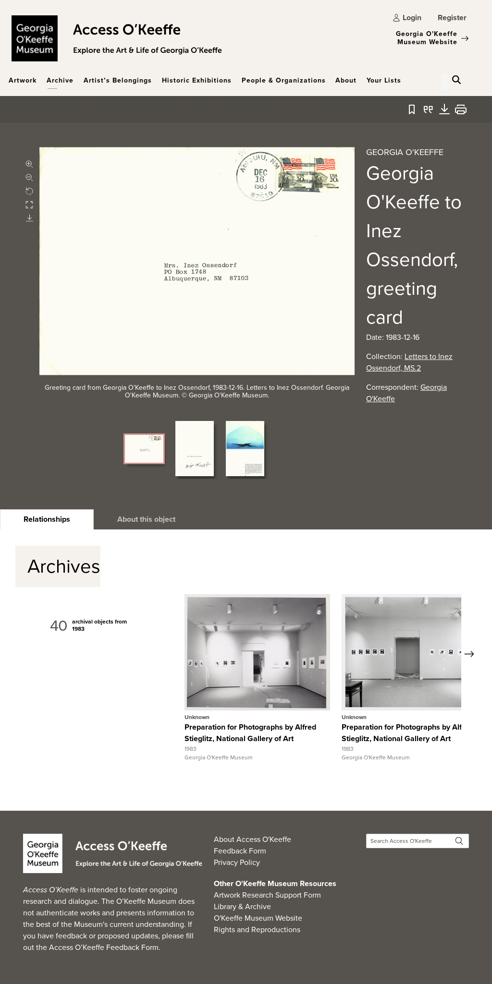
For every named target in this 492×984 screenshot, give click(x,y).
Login (412, 17)
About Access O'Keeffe (252, 839)
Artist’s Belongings (118, 80)
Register (452, 17)
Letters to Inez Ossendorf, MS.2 (409, 362)
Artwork (23, 80)
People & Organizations (284, 80)
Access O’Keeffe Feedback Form (104, 947)
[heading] (47, 519)
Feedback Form (240, 850)
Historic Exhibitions (197, 80)
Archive (60, 80)
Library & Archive (242, 906)
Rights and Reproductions (257, 929)
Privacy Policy (237, 862)
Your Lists (384, 80)
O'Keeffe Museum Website (258, 918)
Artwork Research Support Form (267, 894)
